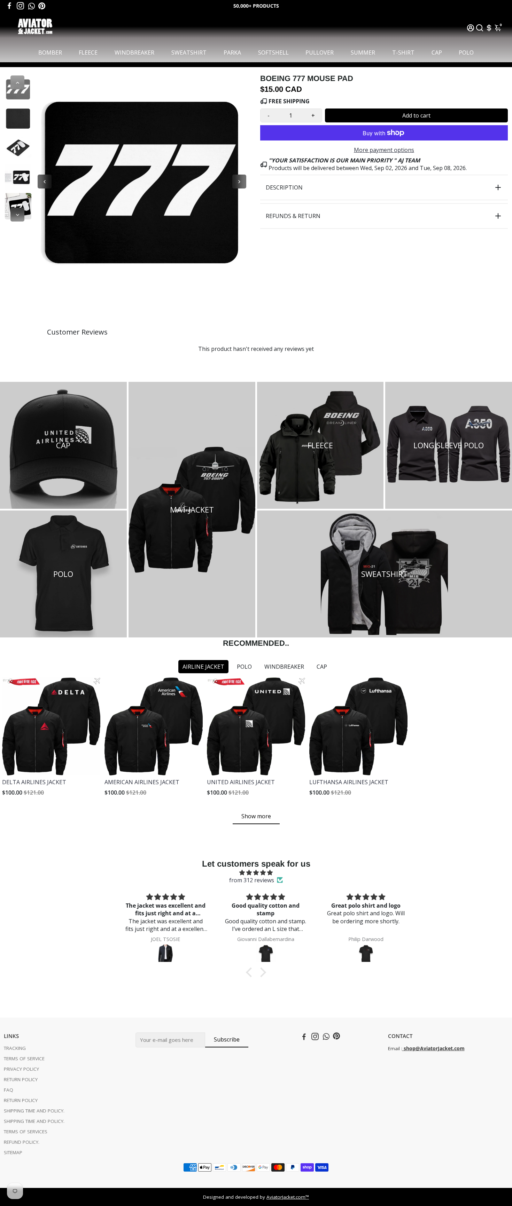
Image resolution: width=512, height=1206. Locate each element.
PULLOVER (319, 52)
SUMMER (363, 52)
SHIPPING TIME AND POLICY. (34, 1111)
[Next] (17, 215)
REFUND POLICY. (21, 1142)
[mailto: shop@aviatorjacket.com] (403, 1048)
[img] (256, 872)
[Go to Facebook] (9, 5)
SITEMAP (13, 1152)
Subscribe (227, 1039)
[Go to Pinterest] (41, 5)
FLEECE (88, 52)
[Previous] (17, 82)
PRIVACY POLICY (21, 1069)
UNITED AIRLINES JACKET (241, 782)
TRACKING (15, 1048)
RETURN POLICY (21, 1079)
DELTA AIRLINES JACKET (34, 782)
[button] (251, 972)
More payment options (384, 150)
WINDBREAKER (134, 52)
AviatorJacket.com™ (287, 1197)
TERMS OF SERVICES (25, 1131)
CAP (437, 52)
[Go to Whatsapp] (32, 5)
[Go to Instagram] (20, 5)
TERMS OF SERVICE (24, 1058)
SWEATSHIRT (189, 52)
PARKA (232, 52)
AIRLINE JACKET (203, 666)
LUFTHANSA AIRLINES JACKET (348, 782)
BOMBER (50, 52)
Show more (256, 816)
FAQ (8, 1090)
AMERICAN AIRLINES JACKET (141, 782)
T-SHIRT (403, 52)
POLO (466, 52)
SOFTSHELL (273, 52)
